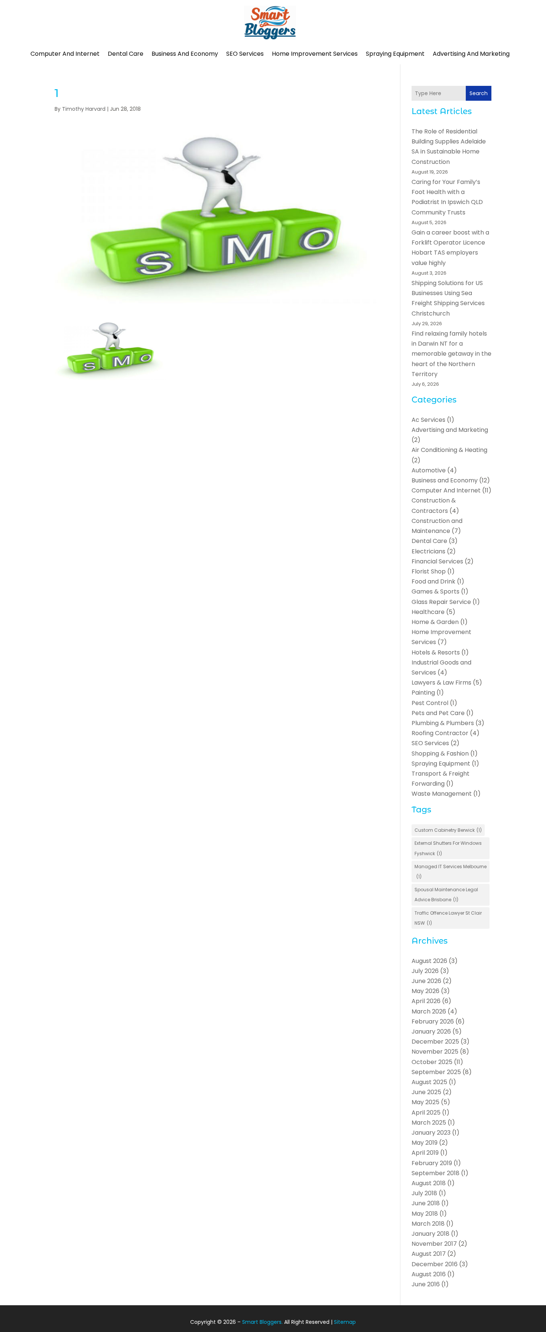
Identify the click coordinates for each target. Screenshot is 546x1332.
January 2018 (430, 1233)
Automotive (429, 470)
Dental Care (125, 53)
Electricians (428, 551)
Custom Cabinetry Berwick (448, 830)
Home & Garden (435, 622)
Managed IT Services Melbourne (451, 871)
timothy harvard (83, 109)
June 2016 (426, 1284)
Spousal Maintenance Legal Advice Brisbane (446, 894)
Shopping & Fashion (440, 753)
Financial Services (437, 561)
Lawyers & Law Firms (441, 682)
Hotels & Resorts (436, 652)
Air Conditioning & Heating (449, 450)
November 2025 (435, 1051)
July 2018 (424, 1193)
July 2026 (425, 971)
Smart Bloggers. (262, 1322)
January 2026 (431, 1031)
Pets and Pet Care (438, 713)
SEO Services (245, 53)
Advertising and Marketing (471, 53)
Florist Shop (429, 571)
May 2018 (425, 1213)
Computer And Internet (65, 53)
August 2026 (429, 961)
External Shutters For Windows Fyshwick (448, 848)
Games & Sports (435, 591)
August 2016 (429, 1274)
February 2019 (432, 1163)
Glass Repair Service (441, 602)
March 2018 (428, 1223)
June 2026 (426, 981)
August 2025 (429, 1082)
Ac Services (428, 420)
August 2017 (429, 1253)
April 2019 (425, 1152)
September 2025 (436, 1072)
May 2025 (425, 1102)
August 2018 (429, 1183)
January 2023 (431, 1132)
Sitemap (345, 1322)
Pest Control (430, 703)
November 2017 (434, 1243)
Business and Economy (185, 53)
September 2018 (435, 1173)
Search (478, 93)
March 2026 (429, 1011)
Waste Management (442, 793)
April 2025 (426, 1112)
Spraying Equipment (395, 53)
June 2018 (426, 1203)
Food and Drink (433, 581)
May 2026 (425, 991)
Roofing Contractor (440, 733)
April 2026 (426, 1001)
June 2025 (426, 1092)
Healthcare (428, 612)
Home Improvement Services (315, 53)
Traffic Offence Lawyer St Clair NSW (448, 918)
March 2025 (429, 1122)
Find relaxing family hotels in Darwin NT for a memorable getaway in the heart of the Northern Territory (451, 353)
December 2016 (435, 1264)
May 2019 (425, 1142)
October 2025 (432, 1062)
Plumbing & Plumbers (443, 723)
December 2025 (435, 1041)
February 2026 (433, 1021)
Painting (423, 692)
